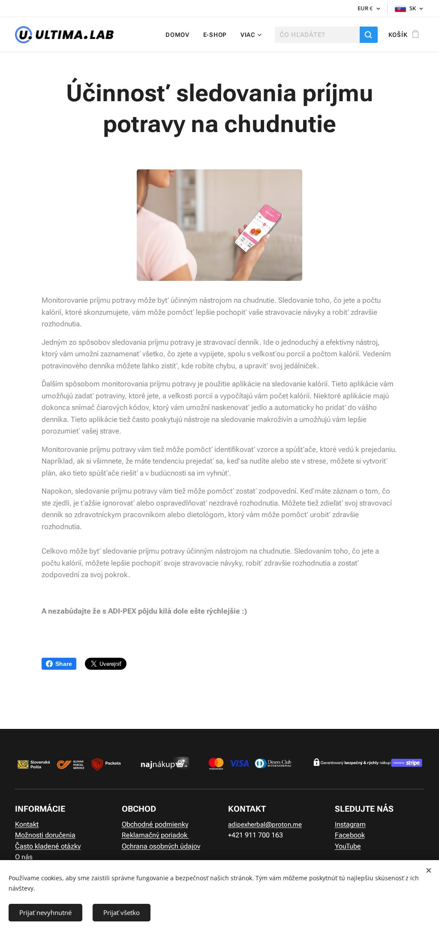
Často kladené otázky (48, 846)
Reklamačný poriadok (155, 835)
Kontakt (27, 824)
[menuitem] (179, 34)
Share (63, 663)
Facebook (350, 835)
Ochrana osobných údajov (161, 846)
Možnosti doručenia (45, 835)
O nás (24, 857)
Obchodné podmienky (155, 824)
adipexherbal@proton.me (265, 824)
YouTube (348, 846)
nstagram (351, 824)
